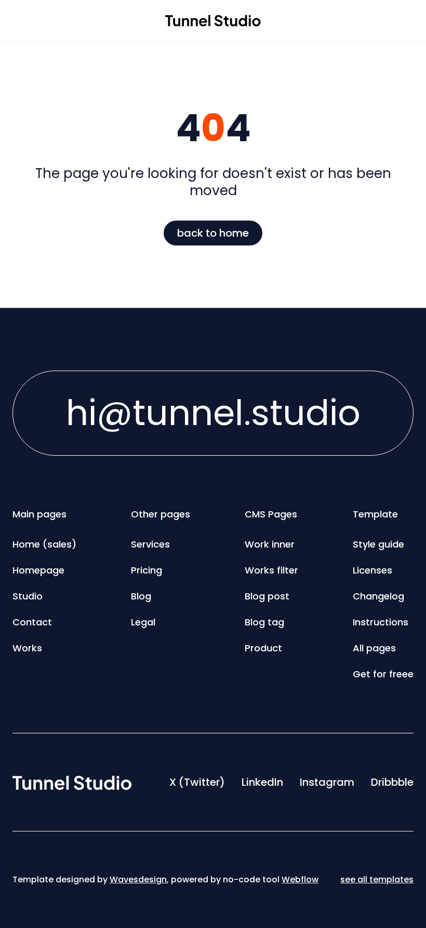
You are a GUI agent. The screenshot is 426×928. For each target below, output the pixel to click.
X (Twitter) (197, 782)
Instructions (380, 622)
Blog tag (264, 622)
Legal (143, 622)
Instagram (327, 782)
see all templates (377, 879)
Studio (27, 596)
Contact (32, 622)
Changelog (378, 596)
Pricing (146, 570)
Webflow (300, 879)
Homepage (38, 570)
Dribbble (392, 782)
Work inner (270, 544)
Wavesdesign (138, 879)
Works (27, 648)
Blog (141, 596)
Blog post (267, 596)
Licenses (372, 570)
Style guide (378, 544)
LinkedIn (262, 782)
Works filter (271, 570)
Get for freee (383, 673)
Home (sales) (44, 544)
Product (263, 648)
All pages (374, 648)
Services (150, 544)
